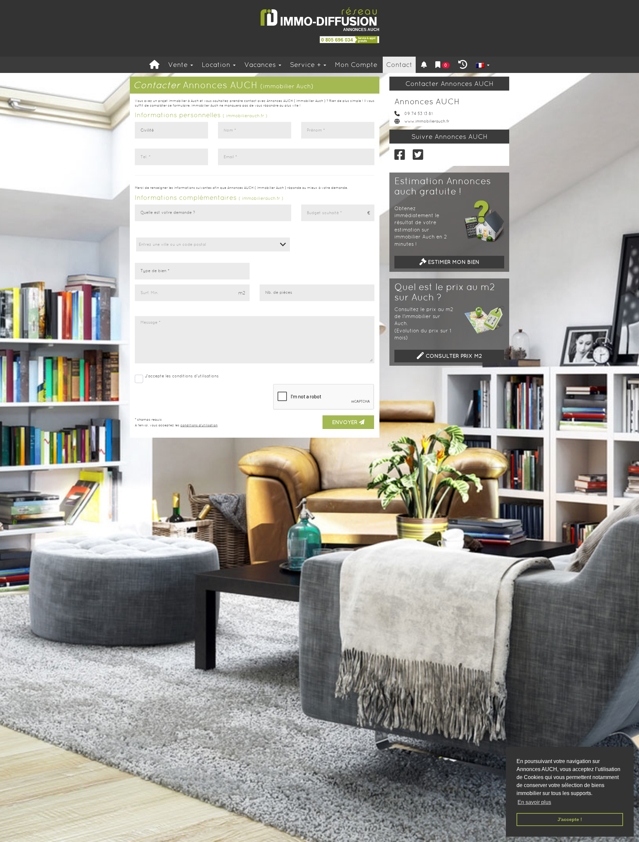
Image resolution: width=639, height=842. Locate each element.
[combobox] (213, 244)
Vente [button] (179, 64)
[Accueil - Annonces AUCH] (319, 17)
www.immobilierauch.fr (426, 121)
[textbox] (213, 244)
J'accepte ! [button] (569, 819)
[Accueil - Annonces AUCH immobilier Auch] (154, 65)
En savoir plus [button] (534, 802)
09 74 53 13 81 (418, 113)
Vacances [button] (261, 64)
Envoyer (345, 422)
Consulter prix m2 (453, 356)
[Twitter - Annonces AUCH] (417, 155)
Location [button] (217, 64)
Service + (306, 64)
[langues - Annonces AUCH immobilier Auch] (483, 65)
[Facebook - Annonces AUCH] (398, 155)
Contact (399, 64)
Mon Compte (356, 64)
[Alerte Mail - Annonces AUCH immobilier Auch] (424, 65)
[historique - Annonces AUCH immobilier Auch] (463, 65)
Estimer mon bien (452, 262)
